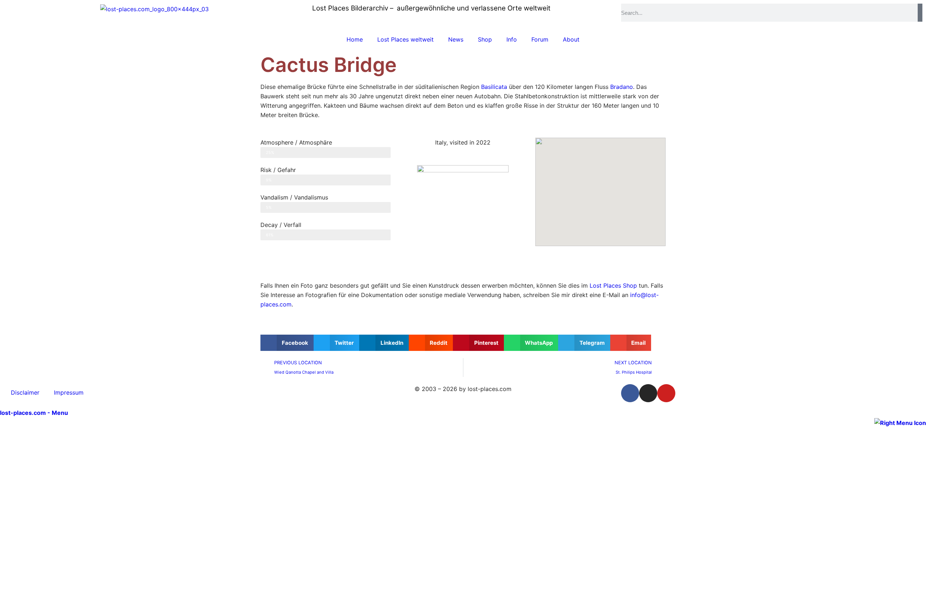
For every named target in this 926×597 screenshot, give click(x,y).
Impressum (69, 392)
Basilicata (494, 86)
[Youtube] (666, 393)
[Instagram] (648, 393)
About (571, 39)
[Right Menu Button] (900, 422)
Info (511, 39)
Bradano (621, 86)
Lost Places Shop (613, 285)
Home (355, 39)
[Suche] (920, 13)
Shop (485, 39)
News (455, 39)
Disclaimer (25, 392)
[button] (287, 343)
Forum (539, 39)
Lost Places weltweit (405, 39)
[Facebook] (630, 393)
